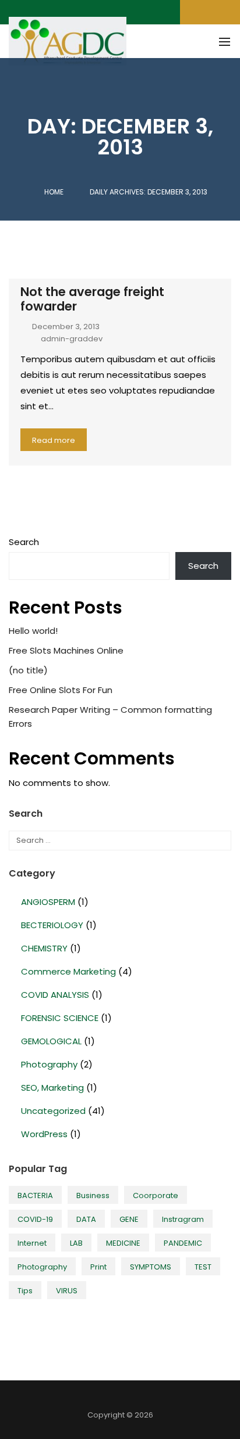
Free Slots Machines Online (66, 650)
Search (24, 542)
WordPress (44, 1134)
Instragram (183, 1219)
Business (93, 1195)
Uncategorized (53, 1111)
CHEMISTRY (44, 948)
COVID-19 (35, 1219)
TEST (203, 1266)
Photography (49, 1064)
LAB (76, 1243)
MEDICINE (123, 1243)
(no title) (28, 670)
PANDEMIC (183, 1243)
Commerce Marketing (68, 971)
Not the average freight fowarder (92, 298)
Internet (32, 1243)
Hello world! (33, 631)
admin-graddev (72, 338)
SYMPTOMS (150, 1266)
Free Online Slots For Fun (60, 690)
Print (98, 1266)
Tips (25, 1290)
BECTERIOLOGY (52, 925)
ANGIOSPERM (48, 902)
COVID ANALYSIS (55, 995)
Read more (53, 440)
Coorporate (155, 1195)
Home (53, 192)
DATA (86, 1219)
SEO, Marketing (52, 1087)
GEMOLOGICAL (51, 1041)
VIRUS (66, 1290)
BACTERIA (35, 1195)
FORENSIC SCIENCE (59, 1018)
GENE (129, 1219)
